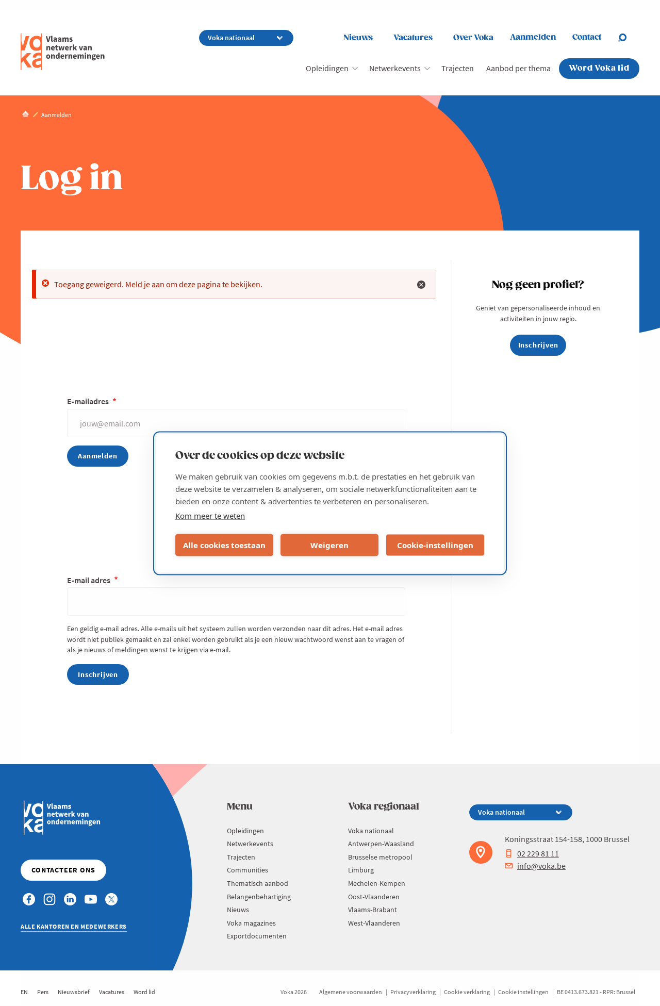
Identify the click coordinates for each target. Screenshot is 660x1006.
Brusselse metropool (380, 857)
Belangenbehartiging (259, 896)
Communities (247, 870)
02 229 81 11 (538, 853)
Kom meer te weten (210, 515)
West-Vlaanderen (374, 923)
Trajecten (457, 68)
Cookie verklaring (467, 992)
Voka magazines (251, 923)
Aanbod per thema (518, 68)
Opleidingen (327, 68)
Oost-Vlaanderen (374, 896)
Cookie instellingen (523, 992)
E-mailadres (88, 401)
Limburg (361, 870)
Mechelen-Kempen (376, 883)
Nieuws (358, 38)
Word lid (144, 992)
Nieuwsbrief (74, 992)
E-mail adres (89, 580)
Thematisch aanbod (257, 883)
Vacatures (413, 38)
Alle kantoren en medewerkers (74, 926)
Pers (42, 992)
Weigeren (329, 545)
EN (24, 992)
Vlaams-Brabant (372, 909)
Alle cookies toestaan (224, 545)
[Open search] (628, 37)
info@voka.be (541, 866)
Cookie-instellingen (435, 545)
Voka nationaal (371, 830)
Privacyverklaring (413, 992)
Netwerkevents (395, 68)
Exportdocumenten (257, 936)
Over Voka (473, 38)
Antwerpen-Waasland (381, 843)
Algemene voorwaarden (350, 992)
